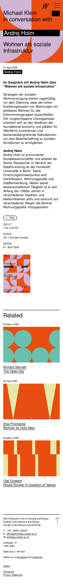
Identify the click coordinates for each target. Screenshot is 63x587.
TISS (11, 217)
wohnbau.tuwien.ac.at (17, 537)
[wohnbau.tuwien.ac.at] (51, 9)
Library (6, 566)
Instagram (37, 557)
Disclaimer (8, 571)
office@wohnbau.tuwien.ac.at (21, 534)
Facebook (22, 557)
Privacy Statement (12, 575)
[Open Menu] (57, 5)
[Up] (57, 547)
